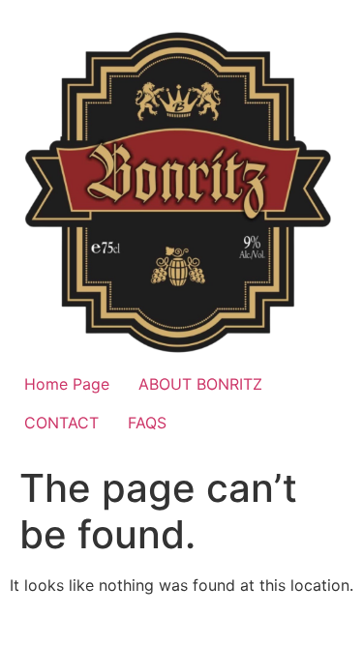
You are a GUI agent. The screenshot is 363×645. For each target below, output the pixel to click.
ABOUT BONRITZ (200, 384)
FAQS (147, 422)
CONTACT (61, 422)
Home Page (66, 384)
